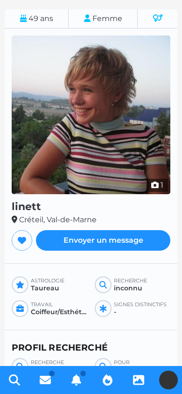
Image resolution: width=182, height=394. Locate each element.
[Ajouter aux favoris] (22, 240)
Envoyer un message (103, 240)
